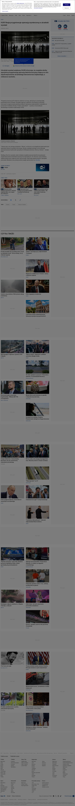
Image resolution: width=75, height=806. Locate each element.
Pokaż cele (67, 8)
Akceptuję (66, 4)
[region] (37, 6)
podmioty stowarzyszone (20, 3)
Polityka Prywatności (5, 11)
